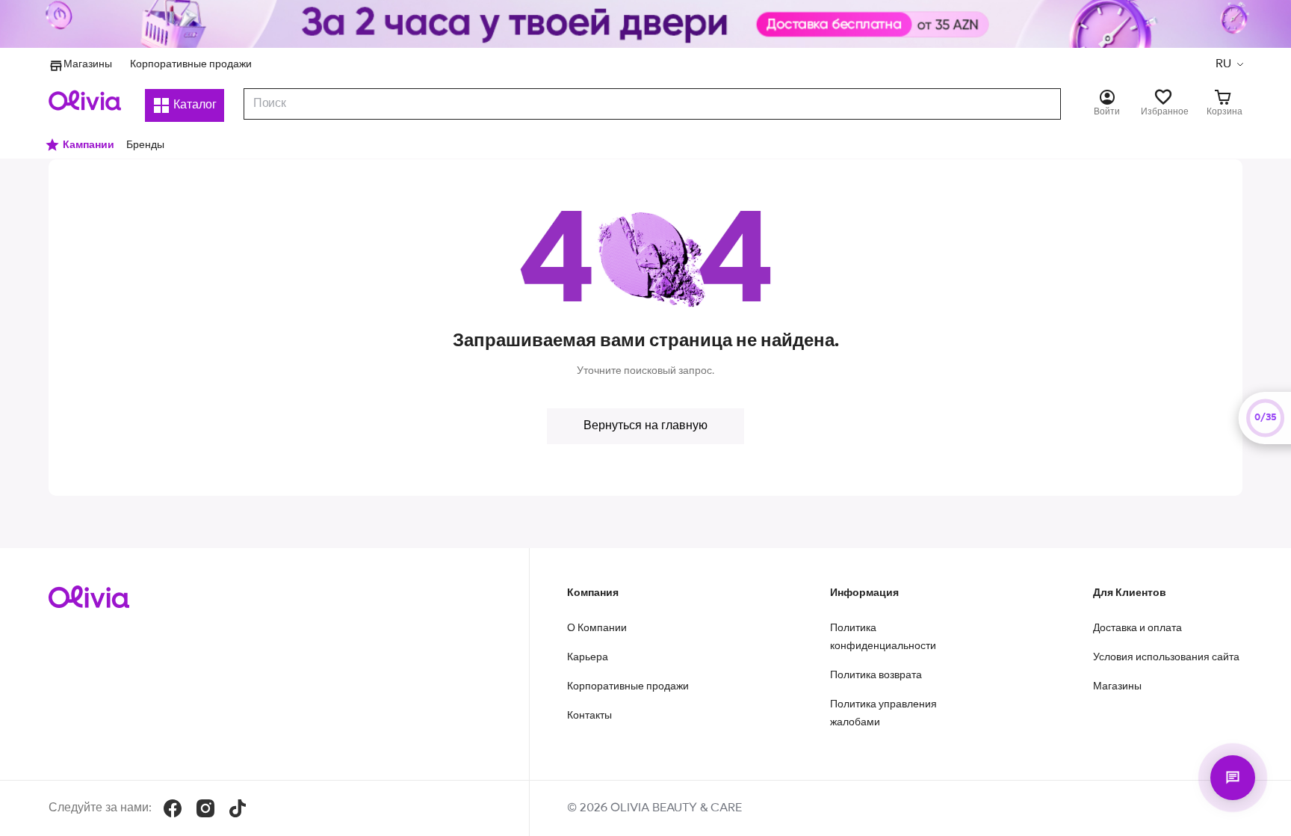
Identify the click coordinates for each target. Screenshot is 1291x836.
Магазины (88, 64)
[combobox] (652, 104)
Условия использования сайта (1166, 657)
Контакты (589, 715)
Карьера (587, 657)
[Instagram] (205, 808)
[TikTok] (237, 808)
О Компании (597, 628)
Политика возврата (876, 675)
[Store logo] (85, 100)
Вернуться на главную (645, 426)
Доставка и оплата (1137, 628)
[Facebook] (173, 808)
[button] (1229, 64)
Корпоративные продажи (191, 64)
